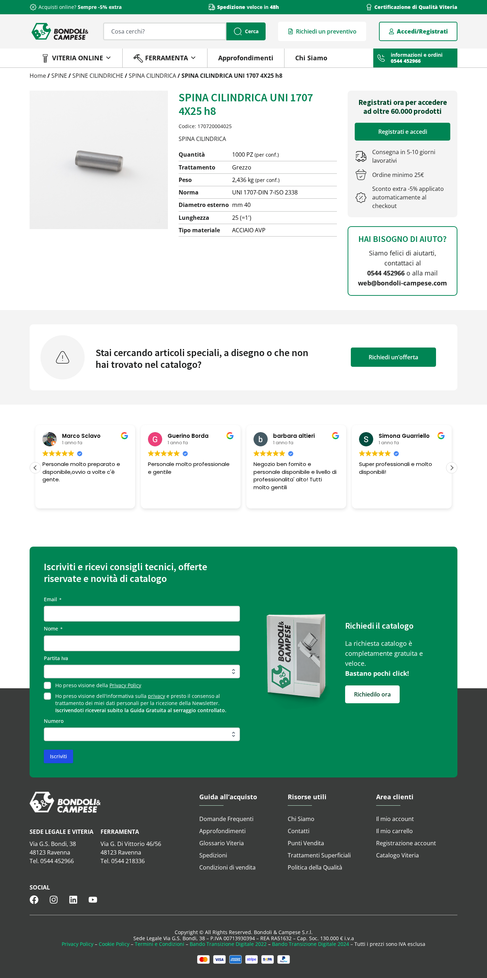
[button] (451, 467)
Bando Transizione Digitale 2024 (310, 944)
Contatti (298, 831)
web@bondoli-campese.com (402, 283)
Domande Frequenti (226, 819)
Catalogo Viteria (397, 855)
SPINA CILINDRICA (152, 76)
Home (38, 76)
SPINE (59, 76)
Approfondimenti (245, 58)
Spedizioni (213, 855)
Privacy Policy (125, 685)
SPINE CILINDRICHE (97, 76)
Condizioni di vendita (227, 867)
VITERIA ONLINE (77, 58)
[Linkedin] (73, 899)
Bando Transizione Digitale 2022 (228, 944)
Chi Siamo (311, 58)
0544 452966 (386, 273)
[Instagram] (53, 899)
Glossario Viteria (221, 843)
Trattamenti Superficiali (319, 855)
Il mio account (395, 819)
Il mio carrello (394, 831)
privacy (156, 696)
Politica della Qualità (315, 867)
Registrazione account (406, 843)
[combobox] (164, 31)
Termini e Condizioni (159, 944)
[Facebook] (34, 899)
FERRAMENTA (166, 58)
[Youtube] (92, 899)
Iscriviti (58, 756)
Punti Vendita (306, 843)
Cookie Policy (114, 944)
